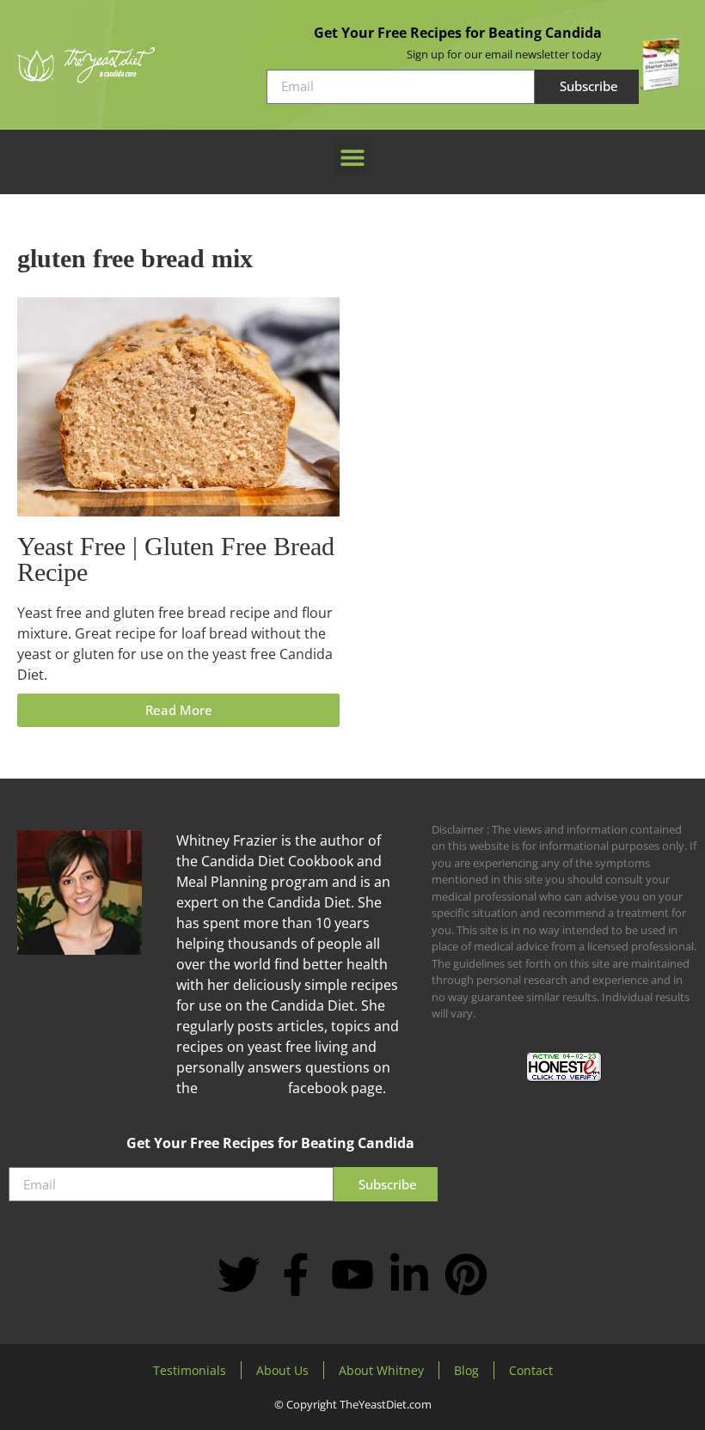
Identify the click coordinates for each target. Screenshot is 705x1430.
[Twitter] (239, 1274)
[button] (353, 157)
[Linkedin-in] (409, 1274)
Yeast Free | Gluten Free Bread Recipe (175, 559)
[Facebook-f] (295, 1274)
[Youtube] (352, 1274)
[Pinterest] (465, 1274)
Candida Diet (243, 1088)
